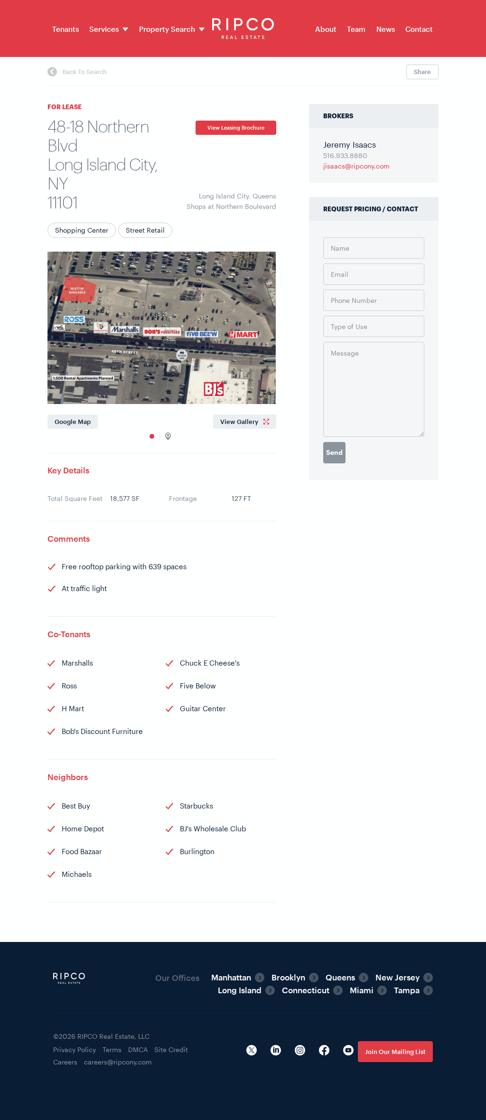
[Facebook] (324, 1051)
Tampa (407, 990)
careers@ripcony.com (118, 1062)
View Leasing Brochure (235, 127)
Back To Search (84, 71)
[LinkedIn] (276, 1051)
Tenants (65, 29)
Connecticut (305, 990)
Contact (419, 29)
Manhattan (231, 977)
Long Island (240, 990)
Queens (340, 977)
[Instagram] (300, 1051)
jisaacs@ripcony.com (356, 166)
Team (356, 29)
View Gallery (239, 421)
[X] (251, 1051)
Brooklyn (288, 977)
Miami (362, 990)
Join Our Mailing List (395, 1051)
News (385, 29)
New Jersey (397, 977)
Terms (112, 1049)
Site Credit (171, 1049)
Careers (65, 1062)
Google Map (73, 421)
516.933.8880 (345, 155)
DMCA (138, 1049)
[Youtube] (348, 1051)
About (325, 29)
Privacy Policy (74, 1049)
